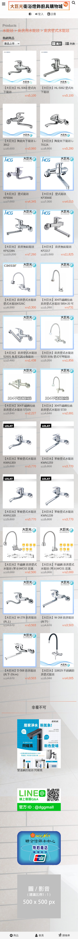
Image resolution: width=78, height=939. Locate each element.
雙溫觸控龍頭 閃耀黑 (29, 770)
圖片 (58, 43)
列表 (72, 43)
